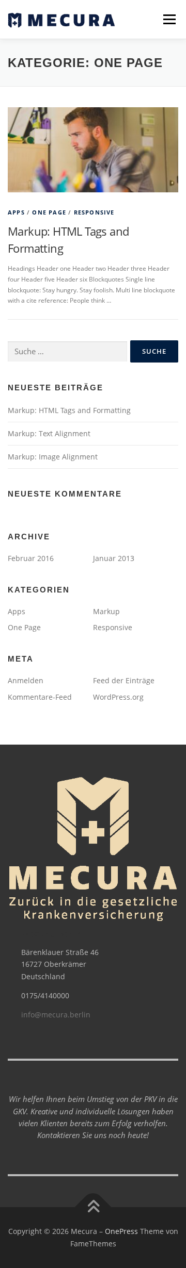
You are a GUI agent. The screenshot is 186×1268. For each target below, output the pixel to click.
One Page (49, 212)
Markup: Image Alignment (53, 457)
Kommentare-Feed (40, 697)
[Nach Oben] (93, 1207)
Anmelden (25, 680)
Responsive (94, 212)
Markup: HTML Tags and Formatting (69, 410)
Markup (106, 611)
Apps (16, 212)
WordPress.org (118, 697)
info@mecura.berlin (55, 1014)
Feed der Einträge (123, 680)
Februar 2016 (31, 558)
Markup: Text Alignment (49, 433)
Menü (168, 19)
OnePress (121, 1231)
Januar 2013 (113, 558)
